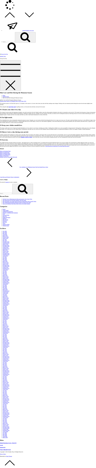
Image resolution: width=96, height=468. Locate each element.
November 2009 (6, 428)
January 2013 (5, 383)
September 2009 (6, 430)
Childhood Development (8, 211)
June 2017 (5, 321)
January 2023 (5, 252)
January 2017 (5, 327)
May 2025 (5, 240)
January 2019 (5, 299)
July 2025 (5, 239)
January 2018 (5, 313)
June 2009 (5, 434)
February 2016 (6, 340)
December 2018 (6, 300)
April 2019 (5, 295)
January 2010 (5, 425)
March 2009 (5, 437)
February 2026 (6, 237)
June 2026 (5, 232)
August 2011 (5, 403)
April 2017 (5, 323)
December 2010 (6, 412)
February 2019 (6, 298)
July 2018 (5, 306)
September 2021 (6, 268)
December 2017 (6, 314)
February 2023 (6, 251)
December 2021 (6, 265)
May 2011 (5, 407)
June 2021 (5, 272)
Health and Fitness (6, 217)
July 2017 (5, 320)
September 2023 (6, 248)
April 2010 (5, 422)
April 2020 (5, 288)
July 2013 (5, 376)
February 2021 (6, 276)
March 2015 (5, 353)
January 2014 (5, 369)
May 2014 (5, 364)
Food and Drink (6, 215)
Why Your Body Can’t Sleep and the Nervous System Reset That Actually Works (19, 201)
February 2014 (6, 368)
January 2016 (5, 341)
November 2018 (6, 301)
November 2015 (6, 343)
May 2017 (5, 322)
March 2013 (5, 381)
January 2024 (5, 244)
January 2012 (5, 397)
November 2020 (6, 280)
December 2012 (6, 384)
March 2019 (5, 296)
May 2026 (5, 233)
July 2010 (5, 418)
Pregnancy (5, 221)
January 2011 (5, 411)
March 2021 (5, 275)
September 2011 (6, 402)
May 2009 (5, 435)
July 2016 (5, 334)
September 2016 (6, 332)
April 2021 (5, 274)
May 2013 (5, 378)
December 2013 (6, 370)
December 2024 (6, 241)
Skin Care (5, 222)
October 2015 (5, 344)
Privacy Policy (3, 454)
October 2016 (5, 330)
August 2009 (5, 431)
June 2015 (5, 349)
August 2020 (5, 283)
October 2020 (5, 281)
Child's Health (5, 210)
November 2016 (6, 329)
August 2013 (5, 375)
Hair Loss (5, 216)
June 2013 (5, 377)
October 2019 (5, 292)
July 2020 (5, 285)
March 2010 (5, 423)
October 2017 (5, 316)
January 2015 (5, 355)
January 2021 (5, 278)
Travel (4, 223)
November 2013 (6, 371)
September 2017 (6, 317)
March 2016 (5, 339)
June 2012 (5, 391)
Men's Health (5, 219)
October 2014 (5, 359)
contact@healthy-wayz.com (28, 30)
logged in (7, 182)
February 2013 (6, 382)
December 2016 (6, 328)
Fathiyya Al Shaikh (11, 101)
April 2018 (5, 309)
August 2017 (5, 319)
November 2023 (6, 246)
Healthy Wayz (3, 56)
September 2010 (6, 416)
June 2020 (5, 286)
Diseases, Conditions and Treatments (10, 212)
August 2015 (5, 347)
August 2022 (5, 255)
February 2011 (6, 410)
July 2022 (5, 257)
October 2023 (5, 247)
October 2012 (5, 387)
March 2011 (5, 409)
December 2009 (6, 426)
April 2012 (5, 394)
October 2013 (5, 373)
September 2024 (6, 242)
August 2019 (5, 293)
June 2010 (5, 419)
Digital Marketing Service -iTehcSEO (8, 443)
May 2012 (5, 393)
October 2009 (5, 429)
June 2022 (5, 258)
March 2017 (5, 325)
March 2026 (5, 235)
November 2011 (6, 400)
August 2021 (5, 269)
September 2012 (6, 388)
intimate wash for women (26, 137)
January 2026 (5, 238)
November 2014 (6, 357)
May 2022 (5, 259)
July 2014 (5, 362)
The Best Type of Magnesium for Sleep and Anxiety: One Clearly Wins (17, 199)
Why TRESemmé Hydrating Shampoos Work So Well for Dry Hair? (17, 202)
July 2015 (5, 348)
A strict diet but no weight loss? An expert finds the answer (57, 146)
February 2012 (6, 396)
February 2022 (6, 262)
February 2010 (6, 424)
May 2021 (5, 273)
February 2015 (6, 354)
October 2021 (5, 267)
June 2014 (5, 363)
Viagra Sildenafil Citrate (5, 449)
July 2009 (5, 432)
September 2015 (6, 346)
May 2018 (5, 308)
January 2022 (5, 264)
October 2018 (5, 302)
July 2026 (5, 231)
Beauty (4, 209)
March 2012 (5, 395)
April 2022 (5, 260)
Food (4, 213)
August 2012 (5, 389)
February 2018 (6, 312)
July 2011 (5, 404)
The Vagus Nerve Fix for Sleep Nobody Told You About (14, 200)
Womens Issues (3, 101)
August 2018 (5, 305)
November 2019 (6, 291)
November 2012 (6, 385)
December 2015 (6, 342)
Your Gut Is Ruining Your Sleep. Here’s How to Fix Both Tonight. (16, 203)
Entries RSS (2, 447)
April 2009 (5, 436)
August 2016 (5, 333)
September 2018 (6, 303)
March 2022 (5, 261)
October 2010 (5, 415)
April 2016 (5, 337)
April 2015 (5, 351)
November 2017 (6, 315)
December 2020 (6, 279)
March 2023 (5, 250)
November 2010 (6, 414)
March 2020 (5, 289)
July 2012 (5, 390)
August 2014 (5, 361)
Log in (1, 445)
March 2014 (5, 367)
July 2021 (5, 271)
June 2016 (5, 335)
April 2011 (5, 408)
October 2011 (5, 401)
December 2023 (6, 245)
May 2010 (5, 421)
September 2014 (6, 360)
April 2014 (5, 366)
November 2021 (6, 266)
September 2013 (6, 374)
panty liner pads (12, 106)
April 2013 (5, 380)
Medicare (4, 218)
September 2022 (6, 254)
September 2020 (6, 282)
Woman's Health (6, 224)
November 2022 (6, 253)
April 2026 (5, 234)
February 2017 (6, 326)
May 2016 (5, 336)
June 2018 (5, 307)
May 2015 (5, 350)
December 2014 (6, 356)
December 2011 (6, 398)
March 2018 (5, 310)
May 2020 (5, 287)
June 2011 (5, 405)
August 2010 (5, 417)
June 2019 (5, 294)
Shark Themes (9, 456)
